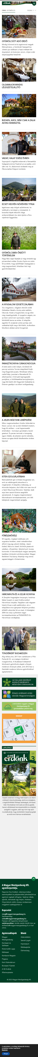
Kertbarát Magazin (9, 955)
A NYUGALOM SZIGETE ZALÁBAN (17, 304)
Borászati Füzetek (8, 966)
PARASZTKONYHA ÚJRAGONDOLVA (18, 363)
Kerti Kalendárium (8, 962)
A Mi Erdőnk (6, 969)
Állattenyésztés (7, 972)
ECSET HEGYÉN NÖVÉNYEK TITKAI (18, 204)
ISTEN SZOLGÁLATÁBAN (13, 476)
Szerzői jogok (25, 940)
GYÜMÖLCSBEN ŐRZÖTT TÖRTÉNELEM (14, 254)
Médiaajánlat (25, 947)
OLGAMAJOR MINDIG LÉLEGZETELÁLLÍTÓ (12, 86)
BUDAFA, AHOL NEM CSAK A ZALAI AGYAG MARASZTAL (18, 121)
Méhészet (5, 952)
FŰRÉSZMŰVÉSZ (9, 535)
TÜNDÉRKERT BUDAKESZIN (14, 653)
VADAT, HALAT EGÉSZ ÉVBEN (15, 158)
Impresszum (25, 944)
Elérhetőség (25, 950)
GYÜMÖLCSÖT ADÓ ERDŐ (14, 41)
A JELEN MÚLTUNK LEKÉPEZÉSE (17, 420)
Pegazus (5, 959)
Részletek (5, 1050)
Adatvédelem (25, 937)
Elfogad (6, 1054)
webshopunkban (8, 923)
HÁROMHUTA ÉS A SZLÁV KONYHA (18, 594)
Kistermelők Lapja (8, 949)
